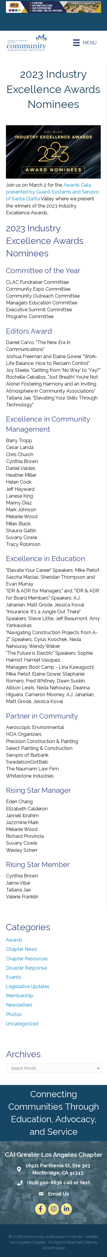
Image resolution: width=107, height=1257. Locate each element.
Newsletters (19, 1005)
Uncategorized (22, 1024)
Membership (19, 996)
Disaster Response (26, 968)
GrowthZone (54, 1248)
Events (13, 977)
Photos (14, 1014)
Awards (14, 940)
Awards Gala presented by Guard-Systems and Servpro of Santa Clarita (52, 192)
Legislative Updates (28, 986)
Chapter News (21, 949)
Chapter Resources (27, 959)
